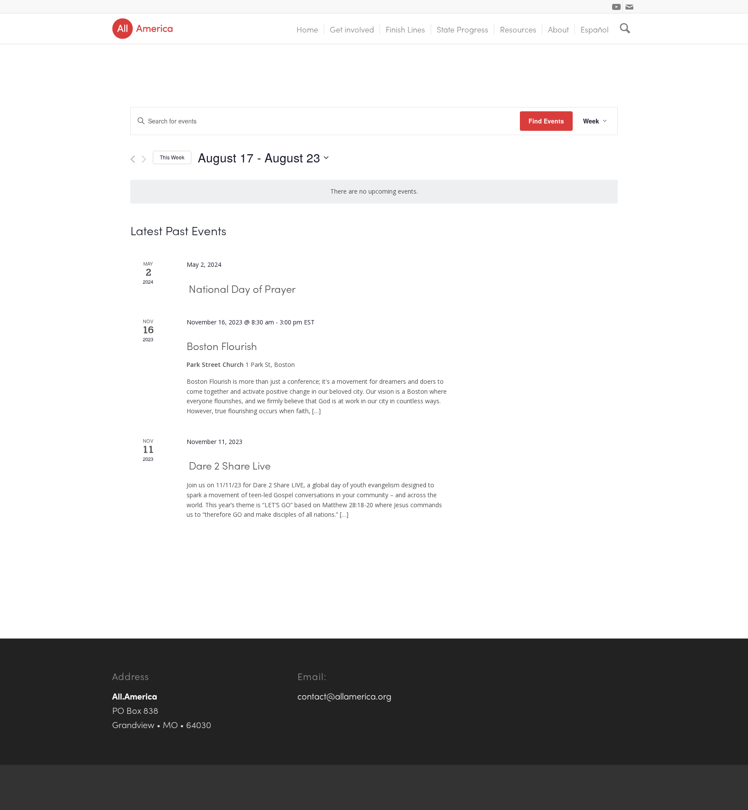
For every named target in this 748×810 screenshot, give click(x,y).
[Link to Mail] (629, 6)
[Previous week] (132, 159)
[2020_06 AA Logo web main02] (142, 28)
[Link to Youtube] (616, 6)
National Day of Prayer (242, 288)
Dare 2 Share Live (230, 465)
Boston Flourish (222, 345)
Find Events (546, 121)
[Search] (625, 28)
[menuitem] (307, 28)
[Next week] (144, 159)
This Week (172, 157)
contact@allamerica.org (344, 696)
